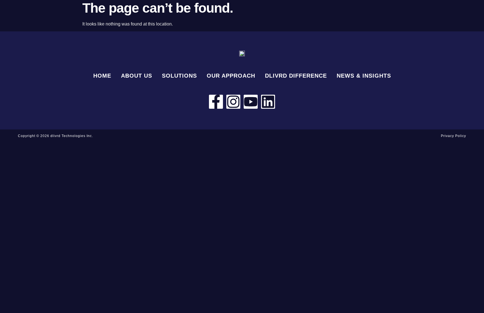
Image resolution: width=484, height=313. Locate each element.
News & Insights (364, 76)
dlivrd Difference (296, 76)
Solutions (179, 76)
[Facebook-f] (216, 102)
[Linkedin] (268, 102)
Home (102, 76)
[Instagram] (233, 102)
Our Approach (231, 76)
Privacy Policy (453, 136)
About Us (136, 76)
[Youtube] (251, 102)
